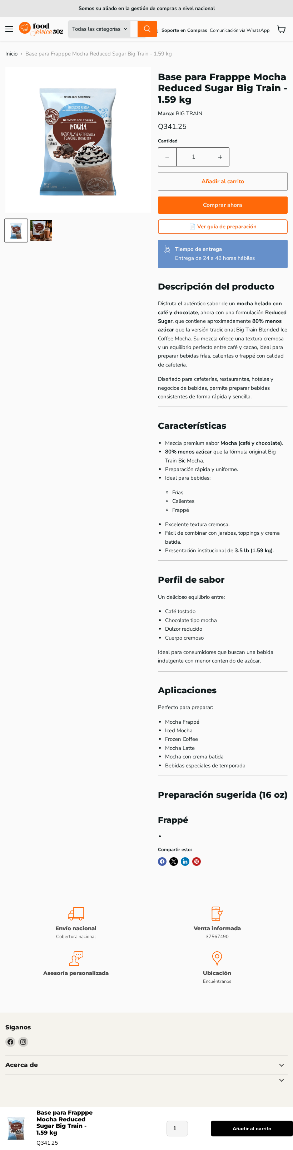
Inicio (11, 54)
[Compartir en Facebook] (162, 861)
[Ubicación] (217, 968)
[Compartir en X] (173, 861)
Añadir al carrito (252, 1128)
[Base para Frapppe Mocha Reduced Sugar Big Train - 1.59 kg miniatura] (16, 230)
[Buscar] (147, 29)
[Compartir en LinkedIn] (185, 861)
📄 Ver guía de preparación (223, 226)
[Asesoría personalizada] (76, 968)
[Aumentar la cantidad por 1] (220, 156)
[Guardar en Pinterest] (196, 861)
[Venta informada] (217, 923)
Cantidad (168, 141)
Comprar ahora (222, 205)
